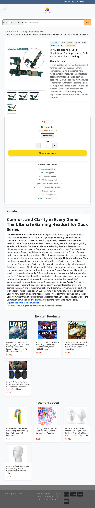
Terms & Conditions (43, 494)
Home (7, 31)
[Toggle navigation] (4, 9)
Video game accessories (31, 31)
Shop (15, 31)
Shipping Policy (50, 496)
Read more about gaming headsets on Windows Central (34, 305)
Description (47, 211)
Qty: (47, 141)
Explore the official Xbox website (23, 302)
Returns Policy (51, 499)
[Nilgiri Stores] (47, 10)
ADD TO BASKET (49, 153)
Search (87, 22)
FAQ (40, 499)
